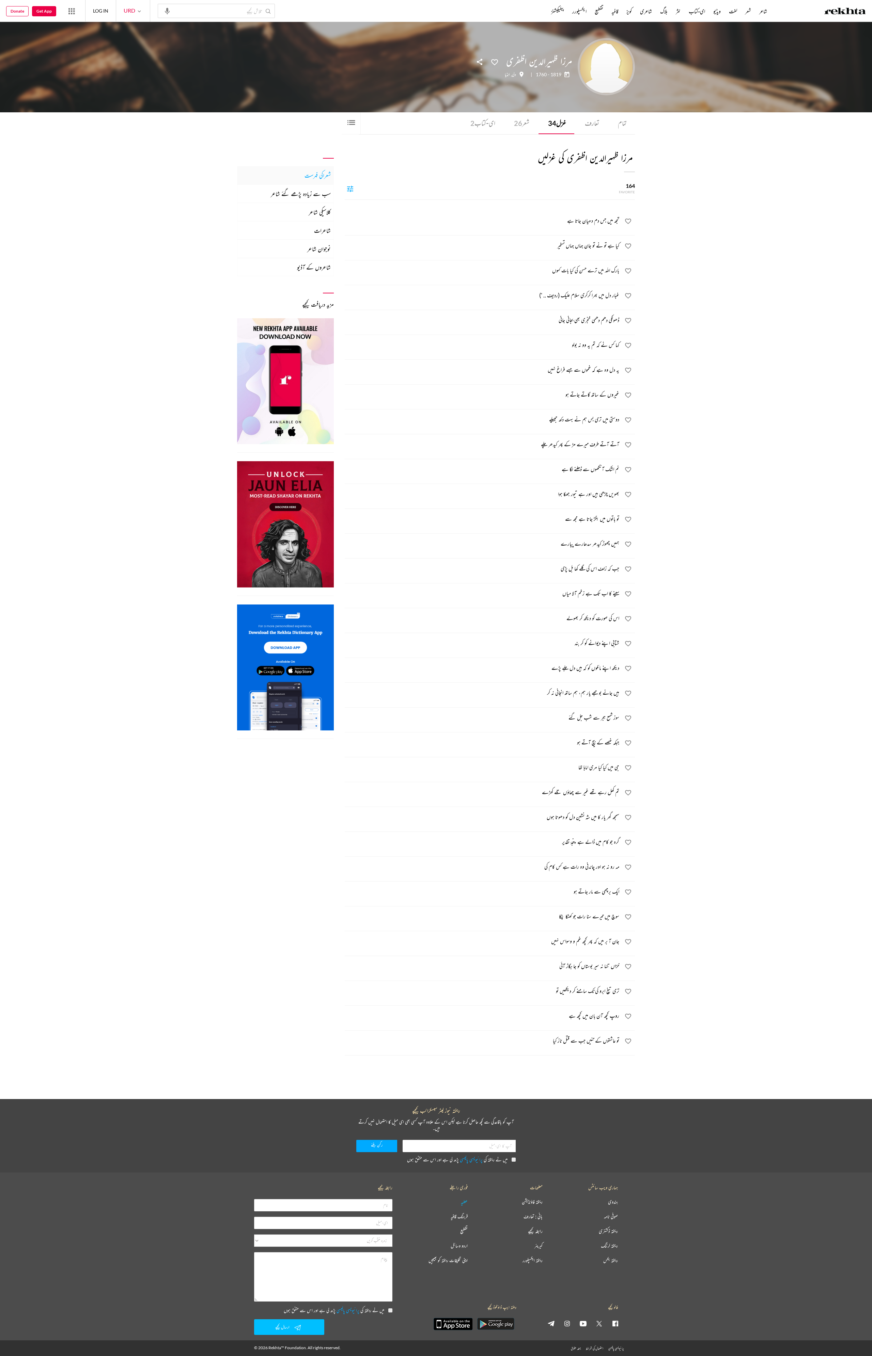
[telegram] (551, 1323)
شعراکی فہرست (318, 175)
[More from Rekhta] (71, 11)
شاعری (646, 11)
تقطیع (599, 11)
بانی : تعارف (533, 1217)
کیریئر (538, 1246)
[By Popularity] (350, 188)
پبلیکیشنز (557, 11)
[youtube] (583, 1323)
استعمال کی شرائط (594, 1348)
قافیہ (614, 11)
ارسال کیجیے (282, 1327)
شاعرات (322, 230)
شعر (521, 123)
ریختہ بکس (610, 1260)
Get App (44, 11)
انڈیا (507, 74)
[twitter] (599, 1323)
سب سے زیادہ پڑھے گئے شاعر (301, 194)
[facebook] (615, 1323)
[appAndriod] (495, 1324)
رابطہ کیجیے (535, 1231)
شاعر (763, 11)
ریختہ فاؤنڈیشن (532, 1202)
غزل (557, 123)
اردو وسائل (459, 1246)
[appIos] (453, 1324)
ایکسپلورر (579, 11)
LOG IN (100, 11)
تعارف (592, 123)
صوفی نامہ (611, 1217)
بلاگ (664, 11)
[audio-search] (167, 10)
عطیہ (464, 1202)
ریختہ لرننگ (609, 1246)
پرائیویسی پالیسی (471, 1159)
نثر (678, 11)
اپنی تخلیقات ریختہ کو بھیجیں (448, 1260)
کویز (629, 11)
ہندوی (613, 1202)
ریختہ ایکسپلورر (533, 1260)
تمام (622, 123)
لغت (733, 11)
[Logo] (845, 11)
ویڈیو (717, 11)
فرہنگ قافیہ (459, 1217)
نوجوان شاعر (319, 249)
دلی (514, 74)
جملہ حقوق (576, 1348)
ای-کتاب (482, 123)
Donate (17, 11)
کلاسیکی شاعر (320, 212)
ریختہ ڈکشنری (608, 1231)
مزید (539, 11)
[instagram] (567, 1323)
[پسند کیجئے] (494, 61)
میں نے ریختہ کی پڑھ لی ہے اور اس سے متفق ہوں (457, 1159)
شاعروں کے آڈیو (314, 267)
